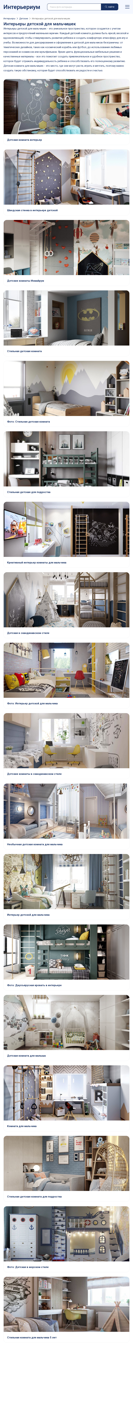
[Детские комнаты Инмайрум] (66, 248)
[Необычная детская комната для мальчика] (66, 811)
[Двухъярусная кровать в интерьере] (66, 952)
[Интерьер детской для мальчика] (66, 670)
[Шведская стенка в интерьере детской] (66, 177)
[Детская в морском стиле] (66, 1234)
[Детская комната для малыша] (66, 1023)
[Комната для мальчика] (66, 1093)
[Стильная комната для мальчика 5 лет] (66, 1305)
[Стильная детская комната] (66, 318)
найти (110, 7)
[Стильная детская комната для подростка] (66, 1164)
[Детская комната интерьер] (66, 107)
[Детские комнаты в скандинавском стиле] (66, 741)
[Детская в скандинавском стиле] (66, 600)
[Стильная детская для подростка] (66, 459)
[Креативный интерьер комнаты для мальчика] (66, 530)
